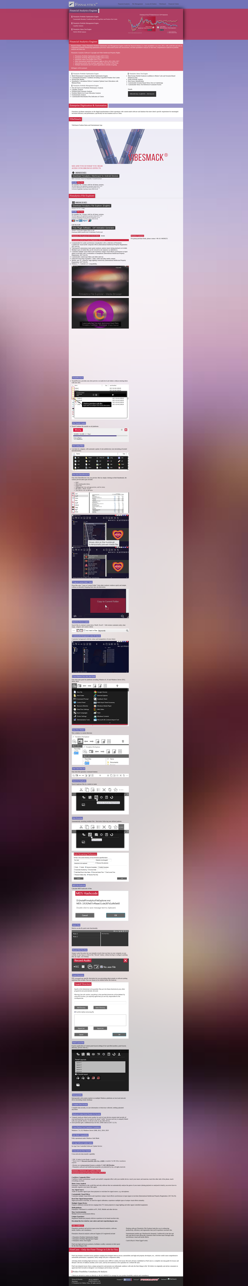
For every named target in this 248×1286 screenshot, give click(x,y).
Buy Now (80, 182)
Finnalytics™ (120, 1279)
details (103, 236)
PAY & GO (150, 94)
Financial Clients (173, 4)
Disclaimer (75, 1281)
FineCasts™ (136, 1279)
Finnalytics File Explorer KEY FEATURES (85, 236)
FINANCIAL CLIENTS (137, 94)
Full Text (115, 63)
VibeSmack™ (164, 1279)
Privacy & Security (77, 1279)
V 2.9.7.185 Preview (108, 1165)
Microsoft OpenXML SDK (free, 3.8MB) (93, 1161)
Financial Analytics (124, 4)
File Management (137, 4)
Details (130, 89)
